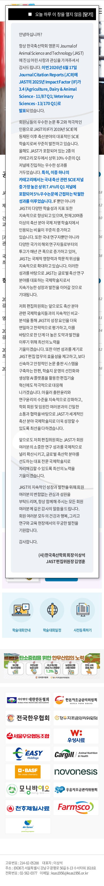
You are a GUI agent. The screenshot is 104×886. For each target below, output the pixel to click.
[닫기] (88, 14)
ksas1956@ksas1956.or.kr (69, 872)
